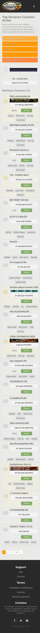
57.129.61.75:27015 (24, 448)
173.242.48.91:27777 (24, 204)
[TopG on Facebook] (15, 621)
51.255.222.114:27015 (24, 295)
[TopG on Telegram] (27, 621)
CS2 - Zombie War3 (20, 79)
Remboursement (21, 596)
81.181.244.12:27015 (24, 130)
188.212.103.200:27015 (24, 428)
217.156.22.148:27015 (24, 105)
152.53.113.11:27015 (20, 83)
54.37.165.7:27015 (24, 221)
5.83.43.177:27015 (24, 345)
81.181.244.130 (24, 267)
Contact (21, 576)
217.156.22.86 (24, 514)
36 (17, 552)
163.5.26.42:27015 (24, 316)
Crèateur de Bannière (12, 60)
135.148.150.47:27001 (24, 498)
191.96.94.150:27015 (24, 386)
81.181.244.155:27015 (24, 473)
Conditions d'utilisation (21, 587)
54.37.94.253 (24, 531)
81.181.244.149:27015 (24, 403)
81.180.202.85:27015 (24, 246)
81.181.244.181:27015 (24, 365)
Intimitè (21, 592)
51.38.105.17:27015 (24, 154)
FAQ (21, 572)
